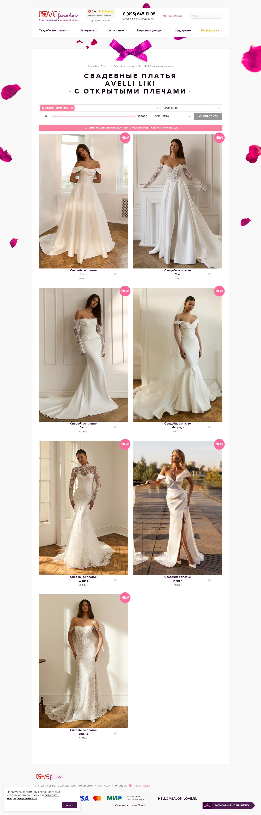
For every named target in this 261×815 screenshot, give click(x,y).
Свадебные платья (53, 30)
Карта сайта (105, 785)
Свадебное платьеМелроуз (177, 425)
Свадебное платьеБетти (83, 425)
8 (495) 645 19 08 (139, 14)
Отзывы (51, 785)
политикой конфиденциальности (33, 796)
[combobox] (100, 108)
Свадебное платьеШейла (83, 579)
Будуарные (183, 30)
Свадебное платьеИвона (83, 732)
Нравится (115, 274)
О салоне (63, 785)
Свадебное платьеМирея (177, 579)
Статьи (39, 785)
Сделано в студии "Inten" (130, 805)
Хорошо (70, 805)
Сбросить (210, 116)
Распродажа (210, 30)
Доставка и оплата (83, 785)
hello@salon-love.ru (177, 799)
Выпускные (116, 30)
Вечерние (87, 30)
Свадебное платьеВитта (83, 272)
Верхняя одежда (149, 30)
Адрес (123, 785)
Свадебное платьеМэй (177, 272)
